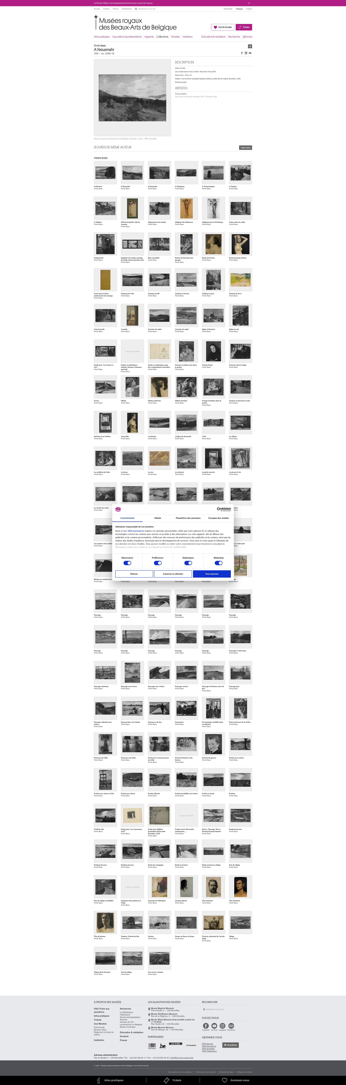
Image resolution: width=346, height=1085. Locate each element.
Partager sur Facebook (242, 53)
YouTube (214, 1030)
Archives (123, 1019)
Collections (162, 36)
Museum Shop (100, 1029)
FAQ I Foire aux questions (101, 1010)
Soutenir (124, 1036)
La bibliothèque (126, 1012)
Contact (106, 9)
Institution (187, 36)
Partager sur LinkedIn (246, 53)
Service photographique (130, 1017)
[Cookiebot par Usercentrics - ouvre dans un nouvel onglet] (219, 509)
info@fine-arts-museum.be (181, 1057)
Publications (125, 1014)
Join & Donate (225, 27)
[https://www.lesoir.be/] (175, 1043)
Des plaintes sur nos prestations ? (180, 1072)
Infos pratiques (102, 36)
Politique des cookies (244, 1072)
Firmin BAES (196, 95)
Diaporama (245, 148)
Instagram (222, 1030)
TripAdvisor (231, 1030)
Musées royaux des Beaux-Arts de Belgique (94, 17)
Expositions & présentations (127, 36)
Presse (115, 9)
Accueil (97, 9)
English (249, 9)
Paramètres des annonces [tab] (188, 518)
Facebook (205, 1030)
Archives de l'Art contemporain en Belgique (131, 1023)
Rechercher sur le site (136, 9)
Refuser (134, 574)
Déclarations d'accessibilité (206, 1072)
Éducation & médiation (213, 36)
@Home (247, 36)
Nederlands (228, 9)
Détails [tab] (157, 518)
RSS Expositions (209, 1046)
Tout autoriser (212, 574)
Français (239, 9)
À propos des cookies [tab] (218, 518)
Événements (127, 9)
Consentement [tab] (127, 518)
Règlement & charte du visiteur (104, 1033)
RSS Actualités (208, 1048)
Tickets (246, 27)
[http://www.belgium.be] (163, 1046)
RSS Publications (209, 1051)
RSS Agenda (207, 1044)
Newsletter (232, 1045)
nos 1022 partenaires (133, 531)
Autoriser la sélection (173, 574)
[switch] (158, 563)
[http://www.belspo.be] (152, 1046)
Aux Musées (100, 1023)
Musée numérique (127, 1027)
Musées (175, 36)
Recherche (234, 36)
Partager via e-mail (250, 53)
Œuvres (250, 46)
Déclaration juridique (226, 1072)
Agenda (149, 36)
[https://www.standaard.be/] (191, 1045)
